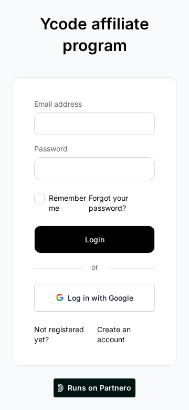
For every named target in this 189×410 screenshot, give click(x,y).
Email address (58, 103)
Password (51, 148)
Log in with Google (100, 297)
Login (94, 239)
